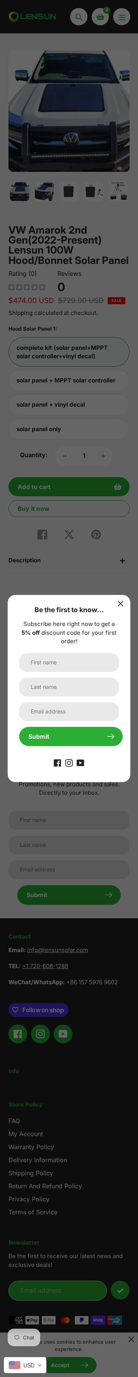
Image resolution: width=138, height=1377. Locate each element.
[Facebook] (57, 762)
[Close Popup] (120, 603)
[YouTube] (80, 762)
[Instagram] (69, 762)
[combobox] (25, 1365)
